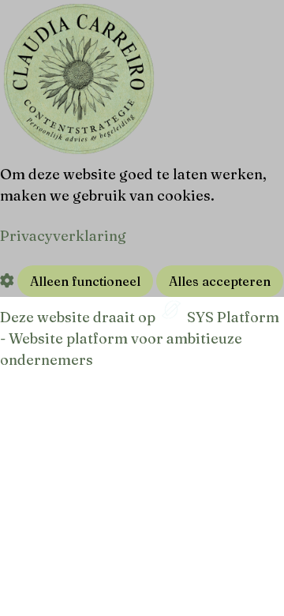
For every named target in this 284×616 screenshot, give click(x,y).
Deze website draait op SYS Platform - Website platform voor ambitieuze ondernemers (139, 338)
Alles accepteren (220, 281)
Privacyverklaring (63, 236)
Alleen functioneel (85, 281)
